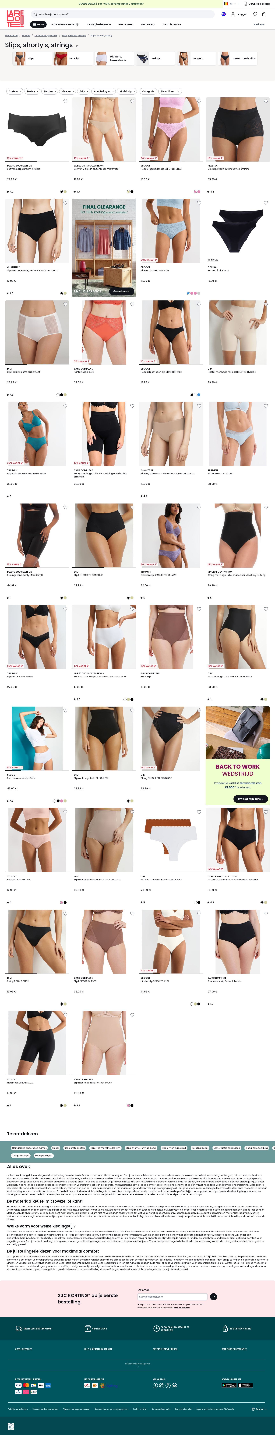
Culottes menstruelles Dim (105, 1148)
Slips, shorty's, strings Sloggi (141, 1148)
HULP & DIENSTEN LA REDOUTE (98, 1349)
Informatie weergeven (138, 1363)
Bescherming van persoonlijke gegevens (112, 1409)
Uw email (143, 1290)
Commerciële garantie (161, 1409)
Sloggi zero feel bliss (257, 1148)
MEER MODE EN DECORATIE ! (234, 1349)
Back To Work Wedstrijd (65, 24)
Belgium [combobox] (260, 1409)
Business (259, 24)
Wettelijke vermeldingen (18, 1409)
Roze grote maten (75, 1148)
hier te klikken (182, 1307)
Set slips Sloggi (200, 1148)
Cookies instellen (140, 1409)
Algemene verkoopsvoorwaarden (76, 1409)
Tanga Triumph (20, 1155)
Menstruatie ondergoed (227, 1148)
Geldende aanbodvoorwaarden (45, 1409)
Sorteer (13, 91)
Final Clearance (171, 24)
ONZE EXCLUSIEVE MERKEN (165, 1349)
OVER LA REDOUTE (23, 1349)
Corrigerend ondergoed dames (29, 1148)
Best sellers (148, 24)
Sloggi (55, 1148)
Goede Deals (126, 24)
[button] (264, 14)
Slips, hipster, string (101, 35)
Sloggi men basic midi (174, 1148)
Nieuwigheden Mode (99, 24)
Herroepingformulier (183, 1409)
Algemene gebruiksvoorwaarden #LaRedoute (215, 1409)
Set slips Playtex (44, 1155)
